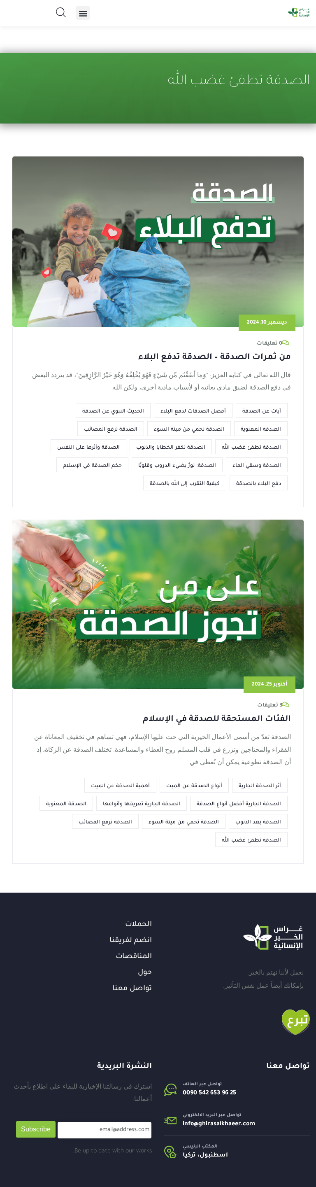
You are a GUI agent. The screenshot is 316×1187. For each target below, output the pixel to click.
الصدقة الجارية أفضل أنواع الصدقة (239, 803)
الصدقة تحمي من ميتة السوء (189, 428)
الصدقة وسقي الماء (256, 465)
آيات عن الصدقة (261, 410)
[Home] (273, 937)
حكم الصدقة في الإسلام (92, 465)
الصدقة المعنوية (261, 428)
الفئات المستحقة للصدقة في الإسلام (217, 719)
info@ (190, 1124)
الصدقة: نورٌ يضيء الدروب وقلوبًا (177, 465)
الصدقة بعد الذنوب (258, 821)
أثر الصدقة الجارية (260, 785)
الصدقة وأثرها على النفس (88, 446)
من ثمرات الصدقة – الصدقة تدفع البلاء (214, 357)
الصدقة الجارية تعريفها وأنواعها (141, 803)
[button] (83, 13)
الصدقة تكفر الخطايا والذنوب (170, 446)
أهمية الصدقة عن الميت (120, 785)
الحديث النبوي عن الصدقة (113, 410)
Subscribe (36, 1129)
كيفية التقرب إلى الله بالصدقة (185, 483)
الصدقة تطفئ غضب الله (251, 446)
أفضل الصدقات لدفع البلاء (193, 410)
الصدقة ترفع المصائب (110, 428)
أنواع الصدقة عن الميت (194, 785)
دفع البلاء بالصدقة (258, 483)
